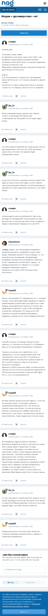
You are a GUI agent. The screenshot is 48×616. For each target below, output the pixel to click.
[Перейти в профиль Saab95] (4, 292)
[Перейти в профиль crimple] (4, 43)
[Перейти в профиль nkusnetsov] (4, 243)
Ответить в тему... (14, 569)
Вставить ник (7, 96)
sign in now (14, 560)
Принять (24, 612)
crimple (10, 23)
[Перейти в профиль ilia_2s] (4, 107)
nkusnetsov (14, 242)
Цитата (23, 96)
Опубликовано (20, 44)
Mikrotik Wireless (22, 25)
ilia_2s (11, 105)
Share (11, 582)
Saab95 (12, 290)
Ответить (24, 33)
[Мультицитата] (16, 96)
